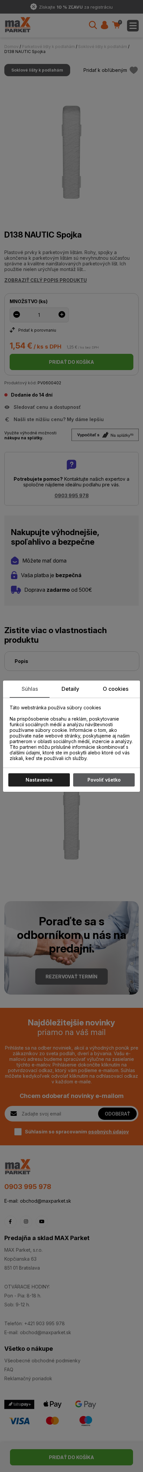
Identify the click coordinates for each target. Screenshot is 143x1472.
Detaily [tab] (70, 688)
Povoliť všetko (104, 780)
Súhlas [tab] (30, 688)
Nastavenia (39, 780)
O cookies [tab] (115, 688)
